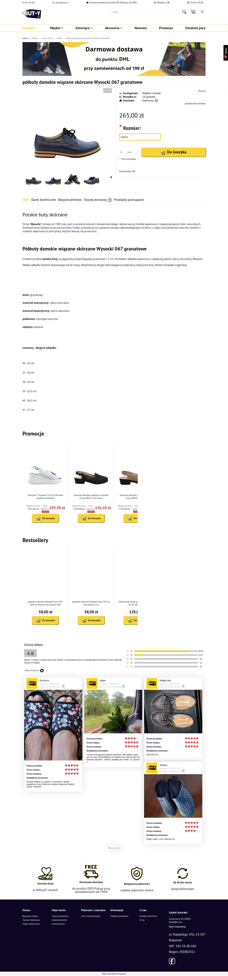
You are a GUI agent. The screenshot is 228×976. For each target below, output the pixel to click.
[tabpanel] (114, 312)
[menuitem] (30, 28)
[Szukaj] (184, 12)
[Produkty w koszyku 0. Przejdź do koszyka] (194, 11)
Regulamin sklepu (30, 916)
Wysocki (202, 91)
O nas (142, 920)
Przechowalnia (58, 924)
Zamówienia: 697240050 (179, 919)
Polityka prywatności (119, 916)
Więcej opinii (114, 848)
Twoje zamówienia (60, 916)
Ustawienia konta (59, 920)
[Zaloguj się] (203, 12)
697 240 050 (30, 2)
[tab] (26, 199)
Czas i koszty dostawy (90, 916)
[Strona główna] (31, 14)
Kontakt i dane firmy (148, 916)
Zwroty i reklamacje (31, 920)
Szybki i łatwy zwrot (31, 924)
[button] (111, 177)
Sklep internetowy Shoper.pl (114, 973)
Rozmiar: (130, 128)
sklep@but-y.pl (62, 2)
